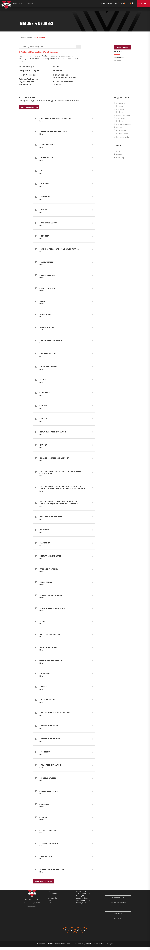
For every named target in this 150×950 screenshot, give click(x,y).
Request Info (118, 892)
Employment (81, 903)
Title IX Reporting (83, 894)
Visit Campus (118, 913)
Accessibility (81, 891)
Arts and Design (26, 66)
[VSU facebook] (65, 930)
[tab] (64, 118)
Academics (52, 896)
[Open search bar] (133, 3)
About (50, 891)
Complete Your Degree (29, 70)
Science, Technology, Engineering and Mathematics (28, 82)
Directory (109, 3)
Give (122, 3)
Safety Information (83, 900)
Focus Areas (119, 58)
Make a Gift (118, 924)
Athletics (51, 900)
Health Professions (27, 75)
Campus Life (52, 898)
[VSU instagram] (78, 930)
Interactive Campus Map (118, 902)
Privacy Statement (83, 896)
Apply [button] (115, 3)
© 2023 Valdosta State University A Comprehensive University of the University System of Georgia (75, 944)
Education (57, 70)
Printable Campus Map (118, 897)
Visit (128, 3)
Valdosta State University (26, 37)
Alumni (50, 903)
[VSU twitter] (72, 930)
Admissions (52, 894)
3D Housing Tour (117, 908)
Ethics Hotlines (82, 898)
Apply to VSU (118, 918)
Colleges (117, 61)
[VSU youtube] (84, 930)
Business (57, 66)
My (103, 3)
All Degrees (122, 47)
